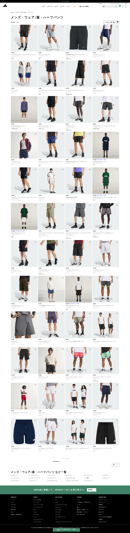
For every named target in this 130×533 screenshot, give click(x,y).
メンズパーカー (51, 475)
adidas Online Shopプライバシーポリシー (72, 527)
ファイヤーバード (88, 475)
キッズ (56, 6)
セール (74, 6)
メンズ (43, 6)
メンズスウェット (51, 478)
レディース (49, 6)
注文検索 (111, 3)
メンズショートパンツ (34, 478)
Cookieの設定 (34, 527)
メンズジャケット (15, 480)
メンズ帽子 (86, 478)
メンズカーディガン (70, 478)
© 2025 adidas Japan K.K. (65, 531)
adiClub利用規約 (47, 527)
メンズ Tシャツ (14, 475)
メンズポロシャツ (33, 475)
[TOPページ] (5, 5)
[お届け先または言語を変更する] (125, 4)
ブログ (104, 3)
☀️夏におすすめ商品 (83, 6)
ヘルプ (107, 3)
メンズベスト (69, 475)
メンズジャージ (33, 480)
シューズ (62, 6)
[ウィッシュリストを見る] (122, 6)
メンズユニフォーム (52, 480)
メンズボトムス (14, 478)
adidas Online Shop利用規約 (57, 527)
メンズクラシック (88, 480)
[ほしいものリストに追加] (35, 27)
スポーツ (68, 6)
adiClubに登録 (117, 3)
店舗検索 (100, 3)
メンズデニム (105, 475)
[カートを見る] (125, 6)
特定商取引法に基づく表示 (87, 527)
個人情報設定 (40, 527)
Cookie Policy (96, 527)
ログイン (122, 3)
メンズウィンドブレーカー (72, 480)
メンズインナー (106, 478)
